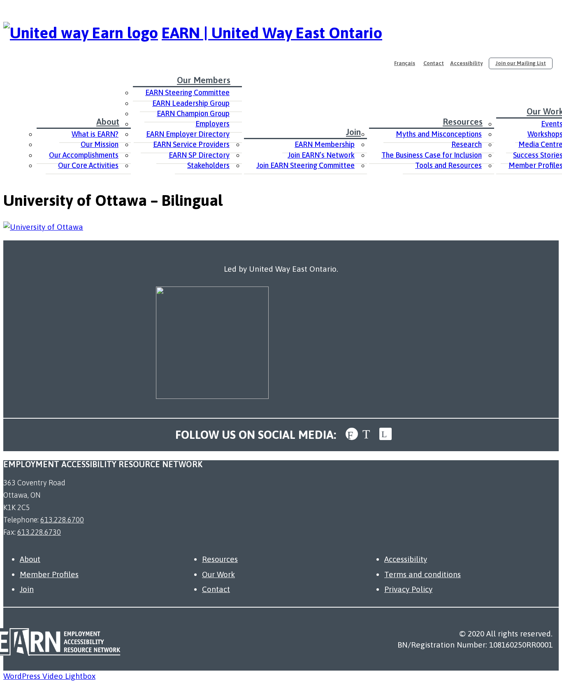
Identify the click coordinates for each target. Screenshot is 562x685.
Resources (463, 121)
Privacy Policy (408, 589)
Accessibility (466, 63)
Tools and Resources (448, 165)
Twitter (368, 434)
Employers (212, 123)
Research (466, 144)
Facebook (352, 434)
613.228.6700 (62, 519)
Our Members (203, 80)
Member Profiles (49, 574)
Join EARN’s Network (321, 155)
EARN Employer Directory (188, 134)
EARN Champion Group (193, 113)
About (107, 121)
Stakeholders (208, 165)
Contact (433, 63)
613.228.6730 (39, 532)
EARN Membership (325, 144)
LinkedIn (385, 434)
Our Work (218, 574)
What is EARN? (95, 134)
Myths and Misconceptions (439, 134)
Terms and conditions (422, 574)
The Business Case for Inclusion (431, 155)
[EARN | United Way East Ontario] (80, 33)
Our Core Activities (88, 165)
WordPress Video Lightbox (49, 675)
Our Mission (99, 144)
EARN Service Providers (191, 144)
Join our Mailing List (520, 63)
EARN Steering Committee (187, 92)
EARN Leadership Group (191, 103)
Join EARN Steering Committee (305, 165)
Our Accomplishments (83, 155)
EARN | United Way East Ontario (272, 33)
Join (353, 132)
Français (404, 63)
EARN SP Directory (199, 155)
